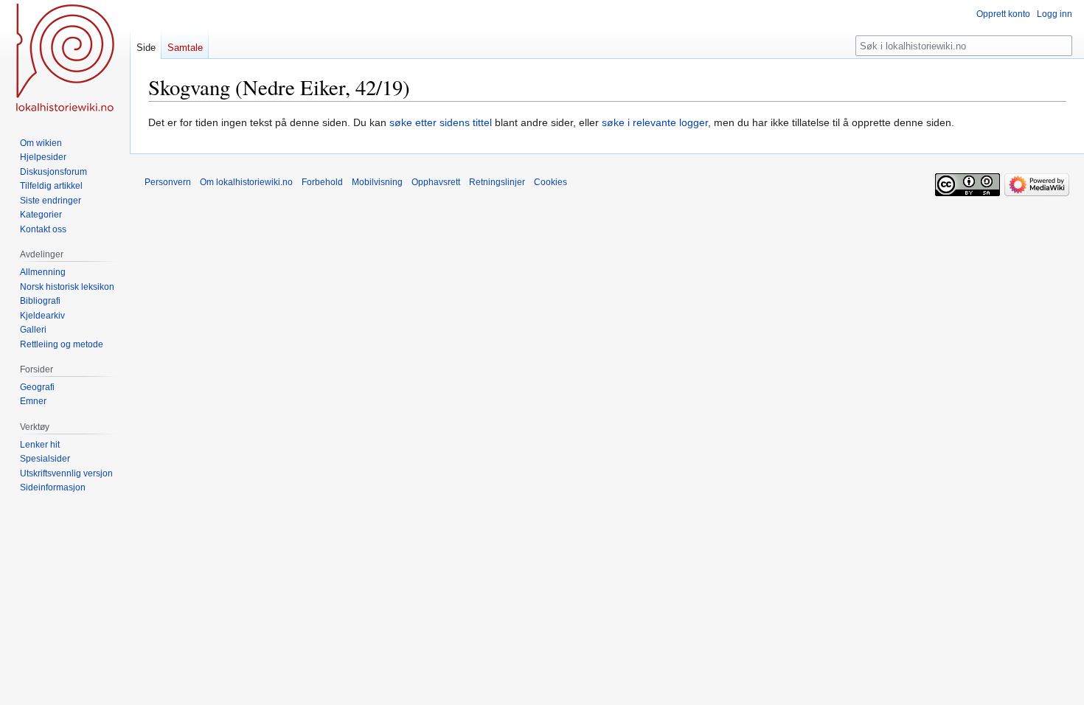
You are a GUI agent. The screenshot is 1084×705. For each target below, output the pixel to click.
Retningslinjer (497, 182)
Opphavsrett (435, 182)
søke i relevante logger (655, 122)
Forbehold (322, 182)
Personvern (168, 182)
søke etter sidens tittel (440, 122)
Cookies (550, 182)
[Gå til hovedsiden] (65, 59)
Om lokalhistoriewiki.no (246, 182)
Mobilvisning (377, 182)
